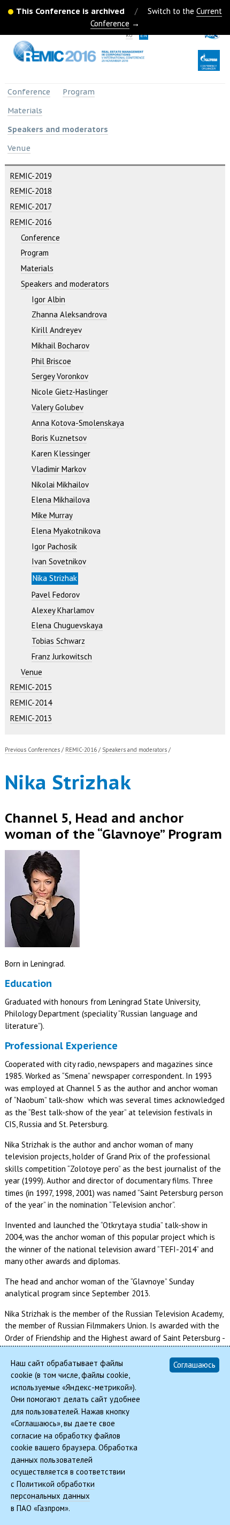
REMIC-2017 (31, 206)
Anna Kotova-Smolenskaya (78, 423)
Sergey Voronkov (60, 376)
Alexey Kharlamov (63, 610)
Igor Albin (48, 299)
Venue (18, 148)
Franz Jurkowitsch (62, 656)
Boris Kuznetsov (59, 438)
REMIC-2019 (31, 176)
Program (79, 92)
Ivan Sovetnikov (59, 561)
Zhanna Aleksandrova (69, 314)
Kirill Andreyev (57, 330)
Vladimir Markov (59, 469)
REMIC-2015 (31, 687)
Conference (28, 92)
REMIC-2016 (31, 222)
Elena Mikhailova (61, 500)
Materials (24, 110)
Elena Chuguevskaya (67, 625)
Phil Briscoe (51, 361)
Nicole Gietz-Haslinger (70, 392)
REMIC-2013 (31, 718)
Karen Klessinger (61, 453)
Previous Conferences (32, 749)
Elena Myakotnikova (66, 531)
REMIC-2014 (31, 703)
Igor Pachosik (54, 546)
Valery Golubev (57, 407)
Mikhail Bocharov (60, 345)
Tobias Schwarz (58, 641)
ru (129, 35)
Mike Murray (52, 515)
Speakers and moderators (57, 129)
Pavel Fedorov (56, 595)
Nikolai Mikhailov (60, 485)
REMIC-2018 (31, 191)
